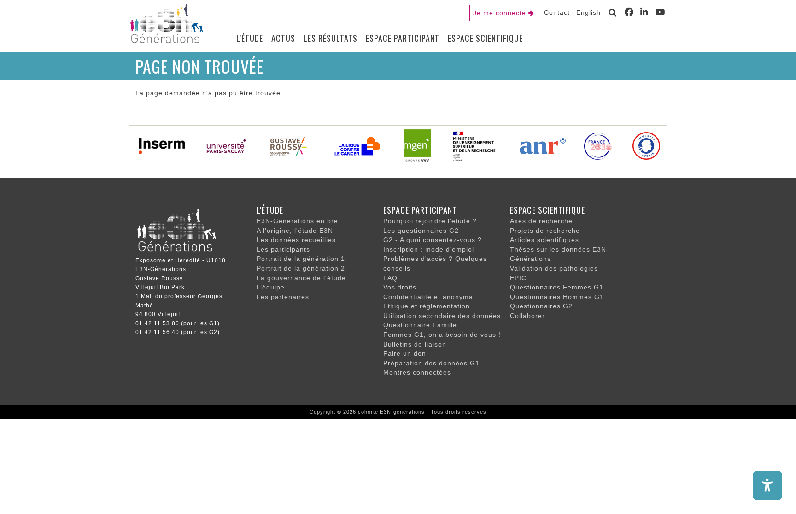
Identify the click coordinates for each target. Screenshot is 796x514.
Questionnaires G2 (541, 306)
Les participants (283, 249)
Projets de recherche (545, 230)
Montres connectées (417, 372)
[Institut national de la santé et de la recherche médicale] (162, 145)
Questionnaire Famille (420, 325)
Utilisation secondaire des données (442, 315)
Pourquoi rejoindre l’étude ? (430, 221)
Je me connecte (499, 13)
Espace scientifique (485, 38)
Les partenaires (283, 296)
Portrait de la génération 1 (301, 258)
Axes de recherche (541, 221)
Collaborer (527, 315)
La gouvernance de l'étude (301, 278)
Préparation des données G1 (431, 363)
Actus (283, 38)
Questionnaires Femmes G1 (556, 287)
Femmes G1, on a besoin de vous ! (442, 334)
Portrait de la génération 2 (301, 268)
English (588, 12)
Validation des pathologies (554, 268)
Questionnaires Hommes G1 (557, 296)
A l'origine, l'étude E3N (295, 230)
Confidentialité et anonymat (429, 296)
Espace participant (402, 38)
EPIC (518, 278)
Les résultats (330, 38)
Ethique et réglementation (426, 306)
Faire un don (404, 353)
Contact (557, 12)
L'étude (249, 38)
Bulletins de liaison (414, 344)
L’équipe (271, 287)
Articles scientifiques (544, 239)
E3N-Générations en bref (298, 221)
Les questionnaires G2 (421, 230)
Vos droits (399, 287)
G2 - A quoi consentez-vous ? (432, 239)
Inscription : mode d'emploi (428, 249)
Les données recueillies (296, 239)
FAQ (390, 278)
